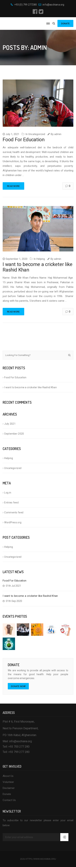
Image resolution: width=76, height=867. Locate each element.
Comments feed (13, 512)
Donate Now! (18, 686)
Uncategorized (36, 134)
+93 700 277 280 (19, 746)
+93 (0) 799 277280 (25, 4)
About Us (8, 776)
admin (57, 134)
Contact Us (9, 800)
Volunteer (8, 782)
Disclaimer (9, 788)
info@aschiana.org (53, 4)
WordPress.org (12, 522)
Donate (7, 794)
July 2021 (10, 423)
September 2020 (14, 433)
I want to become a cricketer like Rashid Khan (37, 267)
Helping (40, 258)
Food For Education (23, 139)
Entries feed (11, 502)
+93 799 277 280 (19, 752)
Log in (7, 492)
